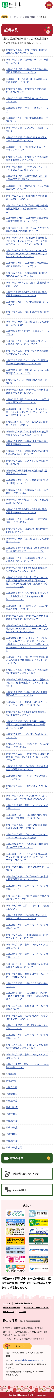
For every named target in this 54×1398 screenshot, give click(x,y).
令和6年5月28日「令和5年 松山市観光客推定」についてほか (26, 520)
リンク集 (22, 1312)
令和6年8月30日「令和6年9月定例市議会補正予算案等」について (27, 443)
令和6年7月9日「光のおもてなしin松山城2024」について (27, 501)
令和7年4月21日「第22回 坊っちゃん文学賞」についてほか (27, 323)
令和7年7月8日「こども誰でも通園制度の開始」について (27, 284)
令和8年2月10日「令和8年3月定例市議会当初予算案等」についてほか (27, 158)
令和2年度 (11, 1080)
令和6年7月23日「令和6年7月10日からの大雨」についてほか (27, 491)
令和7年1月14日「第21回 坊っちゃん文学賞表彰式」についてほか (27, 372)
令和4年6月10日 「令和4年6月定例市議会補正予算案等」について (27, 965)
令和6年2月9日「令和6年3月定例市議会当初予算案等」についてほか (26, 569)
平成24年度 (12, 1134)
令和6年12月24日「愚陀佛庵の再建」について (26, 381)
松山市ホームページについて (36, 1307)
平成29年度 (12, 1101)
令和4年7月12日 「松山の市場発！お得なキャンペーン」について (27, 936)
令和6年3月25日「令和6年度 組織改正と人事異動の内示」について (26, 559)
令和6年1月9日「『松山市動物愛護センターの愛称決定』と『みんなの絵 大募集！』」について (27, 596)
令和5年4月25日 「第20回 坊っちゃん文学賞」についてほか (27, 745)
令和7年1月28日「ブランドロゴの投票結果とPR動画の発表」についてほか (27, 362)
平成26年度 (12, 1121)
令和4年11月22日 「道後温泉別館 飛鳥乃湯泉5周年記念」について (26, 826)
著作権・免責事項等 (11, 1307)
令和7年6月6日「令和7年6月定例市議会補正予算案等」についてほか (26, 294)
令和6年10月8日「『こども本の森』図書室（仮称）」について (27, 423)
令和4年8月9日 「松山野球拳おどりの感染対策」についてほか (27, 897)
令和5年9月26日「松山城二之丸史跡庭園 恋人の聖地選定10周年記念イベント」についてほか (27, 660)
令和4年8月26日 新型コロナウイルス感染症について (27, 888)
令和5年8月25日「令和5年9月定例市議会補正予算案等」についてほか (27, 671)
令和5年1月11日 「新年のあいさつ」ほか (27, 787)
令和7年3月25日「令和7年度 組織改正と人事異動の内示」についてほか (26, 342)
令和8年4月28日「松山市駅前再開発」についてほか (27, 119)
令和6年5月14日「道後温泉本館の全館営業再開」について (27, 530)
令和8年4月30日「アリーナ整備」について (27, 110)
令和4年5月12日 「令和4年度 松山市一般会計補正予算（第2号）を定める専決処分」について (27, 996)
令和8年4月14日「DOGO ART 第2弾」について (27, 129)
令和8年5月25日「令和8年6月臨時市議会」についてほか (26, 90)
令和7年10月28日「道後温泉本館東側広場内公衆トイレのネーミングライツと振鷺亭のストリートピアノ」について (26, 240)
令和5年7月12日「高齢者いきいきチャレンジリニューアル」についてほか (27, 703)
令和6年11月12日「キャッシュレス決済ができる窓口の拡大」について (27, 401)
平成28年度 (12, 1107)
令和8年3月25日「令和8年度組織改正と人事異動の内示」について (26, 139)
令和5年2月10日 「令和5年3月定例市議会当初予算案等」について (27, 768)
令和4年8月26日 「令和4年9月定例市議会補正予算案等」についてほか (27, 878)
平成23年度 (12, 1141)
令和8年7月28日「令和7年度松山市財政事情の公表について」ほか (26, 51)
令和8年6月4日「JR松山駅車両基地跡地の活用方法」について (26, 80)
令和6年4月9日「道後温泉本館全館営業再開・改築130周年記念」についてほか (27, 550)
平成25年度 (12, 1127)
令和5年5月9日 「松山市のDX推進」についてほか (27, 736)
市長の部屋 (30, 17)
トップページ (16, 17)
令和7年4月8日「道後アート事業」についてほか (27, 333)
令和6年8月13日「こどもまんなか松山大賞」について (27, 462)
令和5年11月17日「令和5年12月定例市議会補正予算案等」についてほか (27, 617)
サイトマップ (8, 1312)
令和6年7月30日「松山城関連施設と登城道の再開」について (27, 482)
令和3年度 (11, 1074)
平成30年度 (12, 1094)
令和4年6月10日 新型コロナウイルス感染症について (27, 956)
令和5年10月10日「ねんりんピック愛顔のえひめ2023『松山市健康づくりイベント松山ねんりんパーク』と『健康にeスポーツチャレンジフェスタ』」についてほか (27, 644)
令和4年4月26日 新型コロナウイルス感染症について (27, 1036)
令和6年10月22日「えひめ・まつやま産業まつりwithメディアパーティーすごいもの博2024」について (26, 412)
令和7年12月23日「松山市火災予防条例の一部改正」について (26, 197)
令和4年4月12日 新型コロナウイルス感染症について (27, 1056)
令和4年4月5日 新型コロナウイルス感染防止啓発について (27, 1066)
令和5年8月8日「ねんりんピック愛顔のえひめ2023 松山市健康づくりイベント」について (27, 682)
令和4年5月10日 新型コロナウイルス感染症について (27, 1007)
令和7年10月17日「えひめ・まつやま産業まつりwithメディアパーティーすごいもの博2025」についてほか (26, 253)
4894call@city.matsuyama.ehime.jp (30, 1360)
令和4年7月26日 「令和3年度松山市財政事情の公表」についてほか (26, 917)
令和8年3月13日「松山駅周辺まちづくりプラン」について (27, 148)
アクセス (6, 1303)
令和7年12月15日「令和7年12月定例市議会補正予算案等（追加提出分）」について (27, 208)
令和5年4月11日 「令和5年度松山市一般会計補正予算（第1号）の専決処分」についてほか (27, 757)
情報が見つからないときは (25, 1173)
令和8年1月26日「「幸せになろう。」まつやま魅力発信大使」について (27, 168)
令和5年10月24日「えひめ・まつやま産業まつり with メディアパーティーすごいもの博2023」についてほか (27, 628)
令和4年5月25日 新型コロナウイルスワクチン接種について (27, 975)
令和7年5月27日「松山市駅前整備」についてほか (27, 304)
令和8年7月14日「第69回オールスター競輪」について (27, 61)
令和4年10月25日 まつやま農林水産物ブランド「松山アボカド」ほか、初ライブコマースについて (26, 857)
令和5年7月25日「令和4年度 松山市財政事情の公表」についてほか (26, 694)
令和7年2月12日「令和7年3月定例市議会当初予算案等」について (27, 352)
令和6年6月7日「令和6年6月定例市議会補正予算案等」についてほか (26, 511)
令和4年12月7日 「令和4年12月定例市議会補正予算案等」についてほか (26, 816)
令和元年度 (11, 1087)
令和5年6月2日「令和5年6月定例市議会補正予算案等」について (26, 713)
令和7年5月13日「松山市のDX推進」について (27, 313)
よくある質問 (19, 1189)
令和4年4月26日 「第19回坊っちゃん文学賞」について (27, 1027)
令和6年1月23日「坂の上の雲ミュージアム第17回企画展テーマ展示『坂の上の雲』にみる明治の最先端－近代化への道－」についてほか (27, 582)
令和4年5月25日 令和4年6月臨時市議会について (27, 985)
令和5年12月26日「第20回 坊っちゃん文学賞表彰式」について (27, 607)
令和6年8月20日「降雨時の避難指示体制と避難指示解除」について (27, 452)
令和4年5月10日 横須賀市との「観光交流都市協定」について (27, 1017)
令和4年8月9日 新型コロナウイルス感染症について (27, 907)
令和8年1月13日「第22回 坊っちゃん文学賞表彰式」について (27, 187)
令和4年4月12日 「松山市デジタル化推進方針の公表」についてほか (27, 1046)
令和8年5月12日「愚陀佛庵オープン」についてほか (27, 100)
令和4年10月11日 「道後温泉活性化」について (27, 868)
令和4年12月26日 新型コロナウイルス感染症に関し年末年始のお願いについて (26, 797)
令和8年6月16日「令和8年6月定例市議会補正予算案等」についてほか (27, 71)
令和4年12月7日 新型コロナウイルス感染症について (27, 807)
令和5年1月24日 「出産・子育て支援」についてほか (27, 778)
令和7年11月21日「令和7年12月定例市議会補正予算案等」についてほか (27, 220)
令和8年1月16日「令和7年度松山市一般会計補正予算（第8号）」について (26, 178)
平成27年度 (12, 1114)
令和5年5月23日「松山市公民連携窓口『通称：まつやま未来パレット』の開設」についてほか (26, 724)
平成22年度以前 (14, 1147)
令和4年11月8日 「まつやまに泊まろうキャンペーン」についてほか (27, 836)
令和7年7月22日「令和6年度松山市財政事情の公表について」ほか (26, 274)
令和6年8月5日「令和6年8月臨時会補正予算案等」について (26, 472)
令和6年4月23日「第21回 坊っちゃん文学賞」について (27, 540)
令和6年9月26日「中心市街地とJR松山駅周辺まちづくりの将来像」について (27, 433)
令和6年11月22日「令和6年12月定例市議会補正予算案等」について (27, 391)
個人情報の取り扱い (23, 1303)
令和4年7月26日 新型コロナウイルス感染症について (27, 927)
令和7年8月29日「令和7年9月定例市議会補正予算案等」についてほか (27, 265)
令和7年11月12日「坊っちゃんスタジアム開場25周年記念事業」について (27, 229)
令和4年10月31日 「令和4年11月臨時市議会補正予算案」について (27, 846)
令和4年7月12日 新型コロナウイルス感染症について (27, 946)
